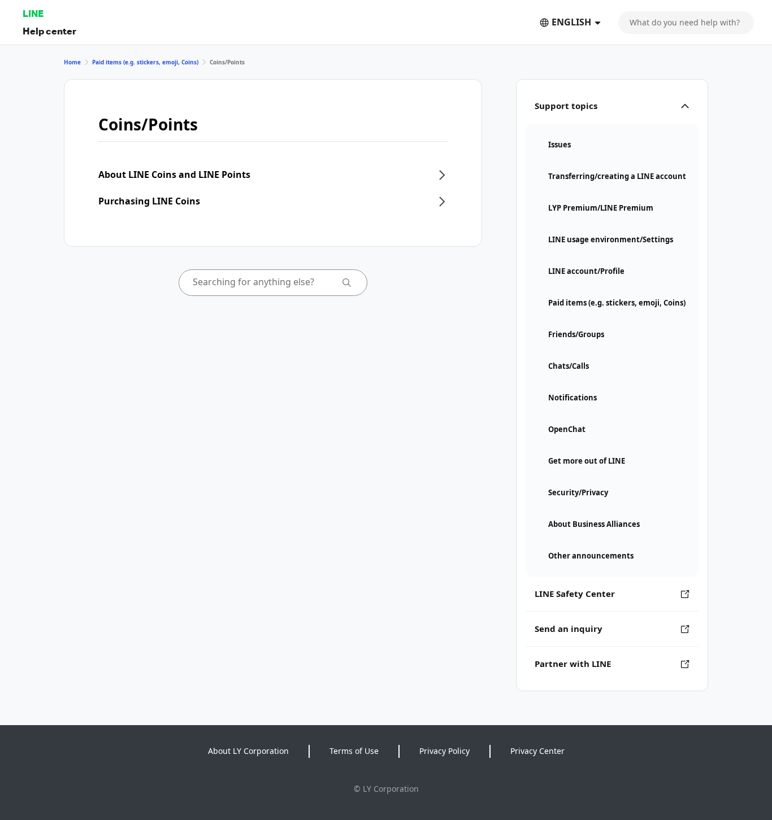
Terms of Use (354, 750)
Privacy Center (537, 750)
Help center (49, 31)
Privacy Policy (444, 750)
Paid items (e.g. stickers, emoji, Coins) (145, 62)
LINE (33, 13)
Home (72, 62)
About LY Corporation (248, 750)
